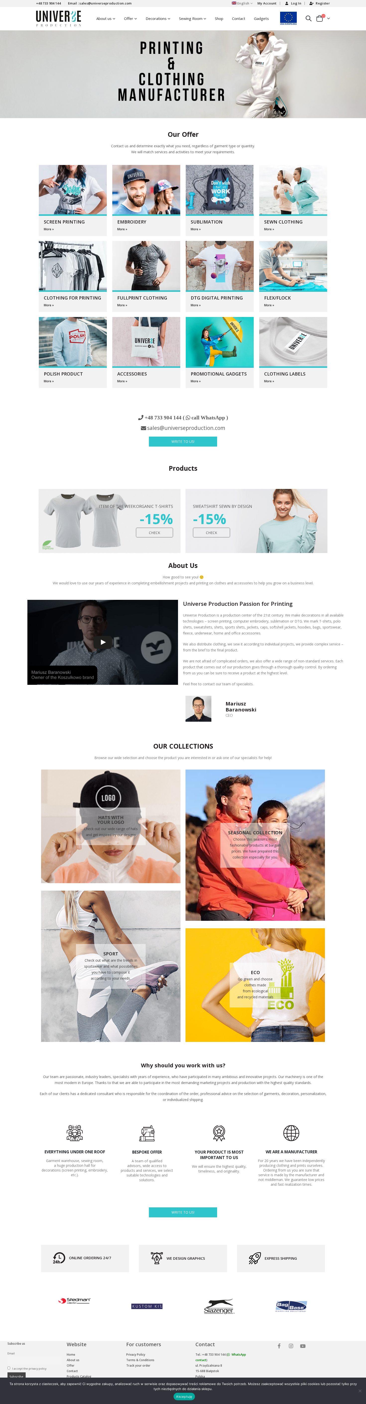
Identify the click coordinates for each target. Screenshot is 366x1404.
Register (323, 3)
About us (73, 1360)
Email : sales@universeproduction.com (100, 3)
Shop (219, 18)
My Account (267, 3)
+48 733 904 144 (48, 3)
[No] (359, 1390)
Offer (128, 18)
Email (11, 1353)
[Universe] (279, 1346)
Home (71, 1354)
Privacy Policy (135, 1354)
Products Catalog (79, 1376)
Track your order (138, 1365)
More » (49, 229)
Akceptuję (184, 1397)
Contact (238, 18)
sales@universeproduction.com (186, 427)
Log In (296, 3)
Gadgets (261, 18)
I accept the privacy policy (28, 1368)
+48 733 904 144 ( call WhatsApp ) (186, 417)
